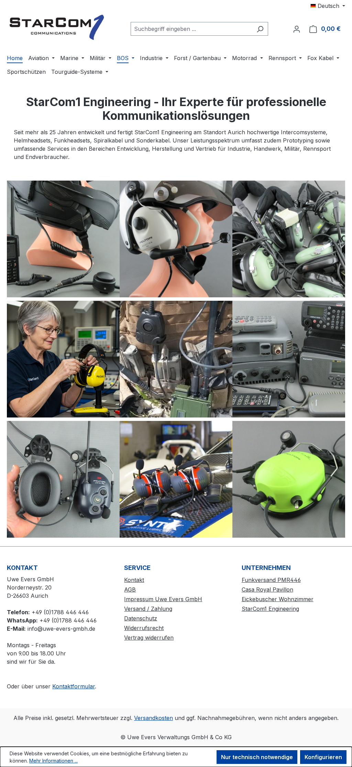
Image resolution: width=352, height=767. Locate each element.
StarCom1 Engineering (270, 608)
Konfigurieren (323, 757)
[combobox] (191, 29)
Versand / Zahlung (148, 608)
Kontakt (134, 579)
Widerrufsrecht (144, 628)
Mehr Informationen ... (53, 761)
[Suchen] (260, 29)
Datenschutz (140, 618)
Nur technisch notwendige (257, 757)
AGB (130, 589)
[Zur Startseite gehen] (58, 27)
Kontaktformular (73, 686)
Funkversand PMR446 (271, 579)
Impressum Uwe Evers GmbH (163, 599)
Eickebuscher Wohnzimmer (278, 599)
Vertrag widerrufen (149, 637)
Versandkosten (153, 717)
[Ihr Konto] (296, 29)
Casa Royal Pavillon (267, 589)
